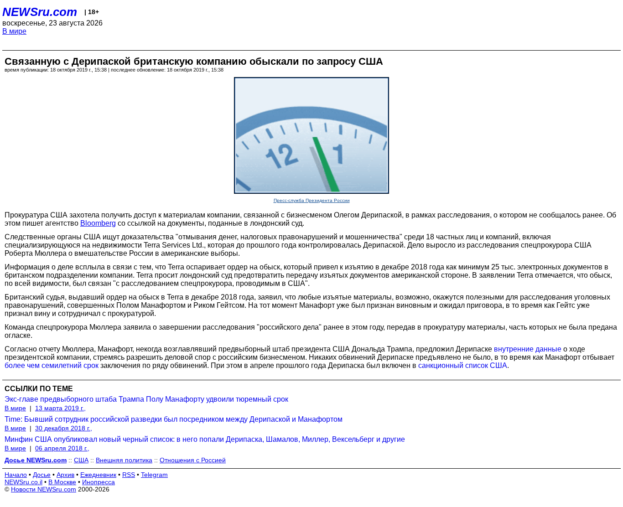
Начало (16, 474)
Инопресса (98, 482)
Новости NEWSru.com (43, 489)
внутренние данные (527, 349)
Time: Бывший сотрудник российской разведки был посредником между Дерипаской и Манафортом (174, 419)
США (81, 460)
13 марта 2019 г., (60, 408)
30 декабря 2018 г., (63, 428)
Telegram (154, 474)
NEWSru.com (39, 12)
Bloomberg (98, 223)
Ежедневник (98, 474)
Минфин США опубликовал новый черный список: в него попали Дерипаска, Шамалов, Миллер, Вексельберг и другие (205, 439)
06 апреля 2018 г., (62, 448)
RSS (128, 474)
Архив (65, 474)
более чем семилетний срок (52, 365)
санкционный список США (462, 365)
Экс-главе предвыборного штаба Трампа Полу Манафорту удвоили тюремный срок (146, 399)
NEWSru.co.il (23, 482)
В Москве (62, 482)
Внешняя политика (124, 460)
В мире (14, 31)
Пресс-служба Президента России (312, 200)
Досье (42, 474)
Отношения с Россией (193, 460)
